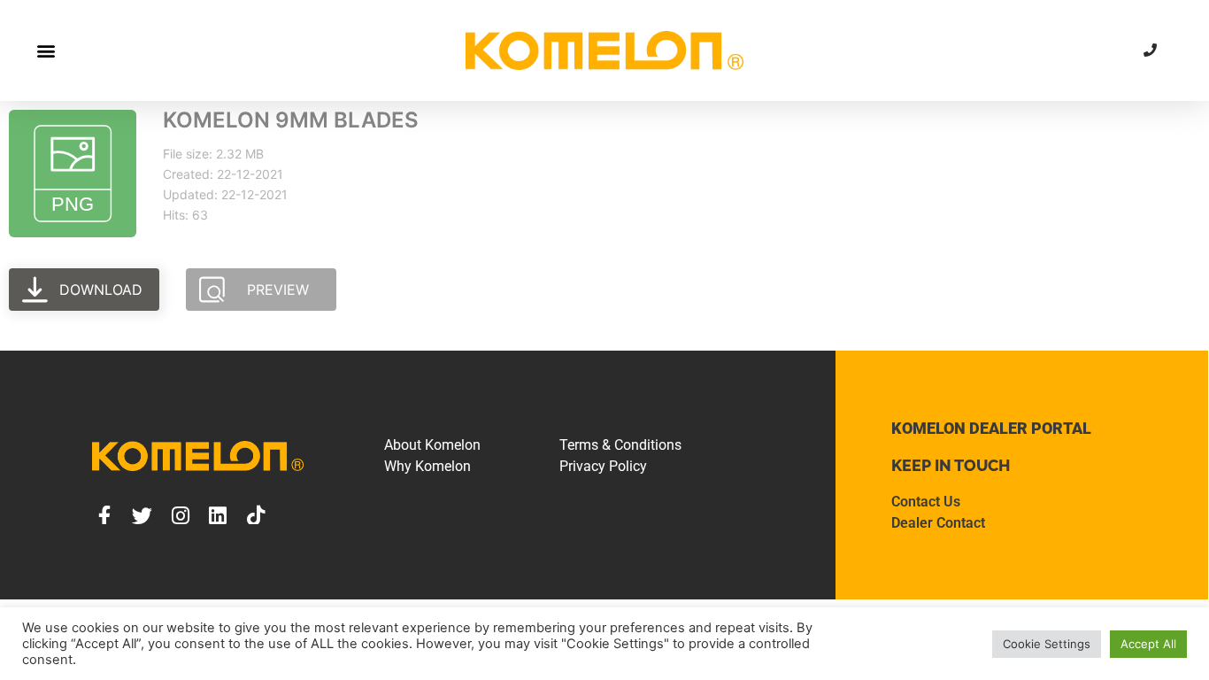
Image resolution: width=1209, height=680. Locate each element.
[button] (45, 50)
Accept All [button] (1148, 644)
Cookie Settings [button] (1046, 644)
